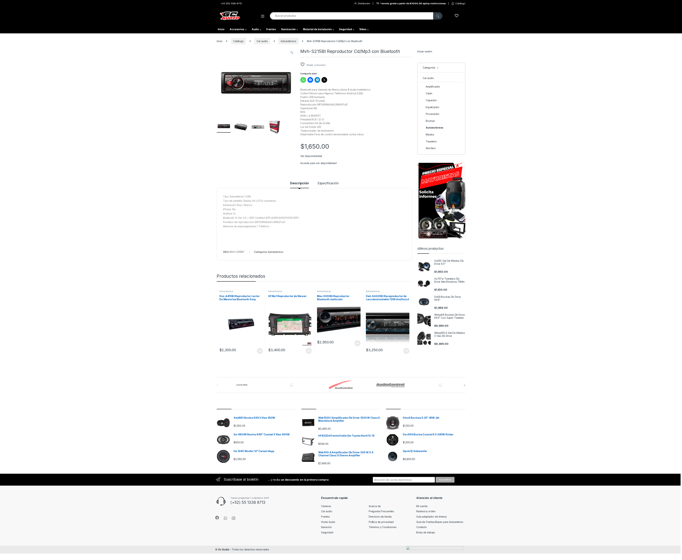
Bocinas (430, 120)
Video (362, 29)
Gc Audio (223, 549)
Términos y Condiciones (383, 527)
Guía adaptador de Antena (431, 516)
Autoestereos (288, 41)
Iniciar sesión (424, 51)
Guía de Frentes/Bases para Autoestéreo (439, 521)
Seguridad (345, 29)
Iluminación (288, 29)
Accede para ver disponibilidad (318, 163)
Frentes (271, 29)
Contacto (421, 527)
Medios (430, 134)
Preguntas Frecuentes (381, 511)
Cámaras (326, 506)
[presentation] (464, 385)
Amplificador (433, 86)
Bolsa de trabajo (425, 532)
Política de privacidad (381, 521)
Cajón (429, 93)
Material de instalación (317, 29)
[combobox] (351, 16)
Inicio (221, 29)
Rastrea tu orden (425, 511)
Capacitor (431, 100)
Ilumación (326, 527)
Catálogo (460, 3)
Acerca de (375, 506)
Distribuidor (364, 3)
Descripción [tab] (299, 183)
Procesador (432, 113)
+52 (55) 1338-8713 (231, 3)
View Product (258, 351)
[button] (291, 52)
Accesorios (237, 29)
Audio (255, 29)
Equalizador (432, 107)
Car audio (262, 41)
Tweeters (431, 141)
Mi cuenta (421, 506)
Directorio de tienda (380, 516)
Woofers (431, 148)
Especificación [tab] (328, 183)
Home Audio (328, 521)
